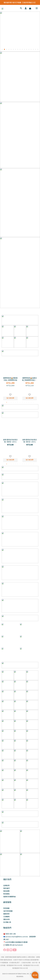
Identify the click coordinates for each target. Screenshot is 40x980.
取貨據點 (6, 894)
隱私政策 (6, 919)
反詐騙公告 (7, 922)
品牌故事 (6, 885)
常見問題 (6, 908)
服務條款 (6, 914)
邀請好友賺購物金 (9, 896)
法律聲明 (6, 916)
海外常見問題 (8, 911)
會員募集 (6, 891)
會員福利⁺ (6, 888)
